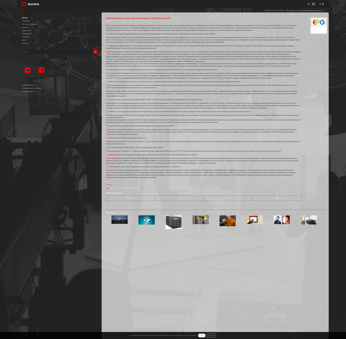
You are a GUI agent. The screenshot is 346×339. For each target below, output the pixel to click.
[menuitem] (309, 4)
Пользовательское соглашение (31, 88)
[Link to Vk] (322, 4)
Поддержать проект (28, 85)
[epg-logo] (319, 25)
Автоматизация (26, 30)
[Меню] (313, 4)
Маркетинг (25, 27)
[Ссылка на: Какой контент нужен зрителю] (254, 219)
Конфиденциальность (28, 91)
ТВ (111, 188)
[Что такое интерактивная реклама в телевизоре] (344, 169)
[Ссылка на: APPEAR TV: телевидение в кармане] (119, 219)
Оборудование (26, 33)
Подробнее (211, 335)
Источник (110, 184)
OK (202, 335)
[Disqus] (216, 259)
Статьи (109, 21)
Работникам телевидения (30, 24)
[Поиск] (309, 4)
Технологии (135, 188)
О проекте (25, 43)
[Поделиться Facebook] (130, 198)
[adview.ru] (30, 4)
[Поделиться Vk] (277, 198)
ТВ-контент (116, 188)
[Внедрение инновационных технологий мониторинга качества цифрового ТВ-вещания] (1, 169)
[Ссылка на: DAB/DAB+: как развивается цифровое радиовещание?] (308, 220)
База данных (25, 37)
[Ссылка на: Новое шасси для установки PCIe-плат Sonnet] (173, 222)
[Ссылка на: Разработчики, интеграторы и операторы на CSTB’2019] (200, 219)
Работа (24, 40)
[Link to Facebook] (320, 4)
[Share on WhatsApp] (228, 198)
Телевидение (125, 188)
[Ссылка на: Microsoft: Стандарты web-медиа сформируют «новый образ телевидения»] (146, 220)
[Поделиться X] (179, 198)
